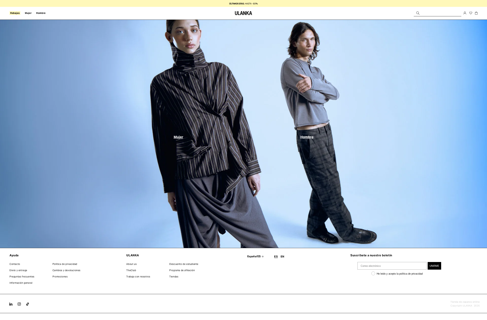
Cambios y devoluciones (66, 270)
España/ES (254, 256)
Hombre (307, 137)
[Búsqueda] (418, 13)
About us (131, 264)
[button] (15, 13)
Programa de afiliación (182, 270)
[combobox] (437, 13)
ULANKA (467, 305)
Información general (21, 282)
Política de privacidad (65, 264)
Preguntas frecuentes (22, 276)
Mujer (178, 137)
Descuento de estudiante (183, 264)
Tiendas (173, 276)
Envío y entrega (18, 270)
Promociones (60, 276)
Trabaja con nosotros (138, 276)
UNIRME (434, 265)
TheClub (131, 270)
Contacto (15, 264)
